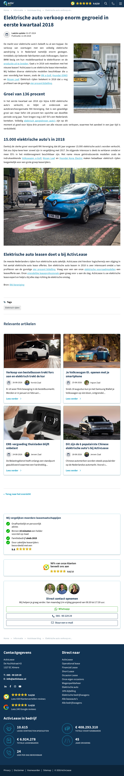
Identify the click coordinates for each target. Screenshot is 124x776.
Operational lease (71, 663)
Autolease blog (34, 10)
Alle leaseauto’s (70, 699)
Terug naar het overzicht (18, 494)
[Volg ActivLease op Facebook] (10, 686)
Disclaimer (19, 770)
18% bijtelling (69, 691)
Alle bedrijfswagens (72, 703)
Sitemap (47, 770)
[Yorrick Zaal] (62, 588)
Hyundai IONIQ (60, 75)
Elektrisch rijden (12, 307)
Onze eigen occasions (73, 679)
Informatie (18, 10)
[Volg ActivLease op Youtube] (20, 686)
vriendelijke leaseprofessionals (43, 273)
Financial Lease (70, 667)
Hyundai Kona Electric (71, 158)
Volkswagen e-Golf (31, 158)
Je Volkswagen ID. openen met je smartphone (87, 374)
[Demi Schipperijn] (74, 588)
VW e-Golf (46, 75)
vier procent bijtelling (41, 83)
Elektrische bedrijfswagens (75, 695)
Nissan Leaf (13, 79)
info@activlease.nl (16, 679)
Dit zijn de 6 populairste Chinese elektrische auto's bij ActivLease (87, 446)
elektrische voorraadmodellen (100, 269)
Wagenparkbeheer (71, 683)
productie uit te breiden (16, 63)
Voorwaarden (33, 770)
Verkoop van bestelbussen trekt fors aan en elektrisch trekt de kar (30, 374)
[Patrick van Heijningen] (49, 588)
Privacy (7, 770)
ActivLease (67, 659)
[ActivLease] (9, 3)
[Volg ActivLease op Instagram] (15, 686)
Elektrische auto (70, 687)
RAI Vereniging (17, 284)
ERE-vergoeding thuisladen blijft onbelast (27, 446)
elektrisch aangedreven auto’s (40, 120)
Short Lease (68, 671)
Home (6, 10)
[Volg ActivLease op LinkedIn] (5, 686)
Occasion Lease (70, 675)
